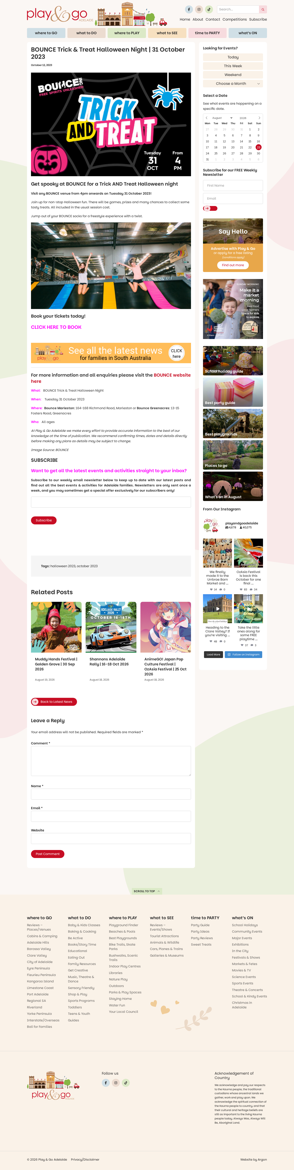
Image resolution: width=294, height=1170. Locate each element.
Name (37, 786)
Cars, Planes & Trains (166, 949)
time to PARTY (207, 32)
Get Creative (78, 970)
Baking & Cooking (82, 931)
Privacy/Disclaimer (85, 1159)
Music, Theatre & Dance (81, 979)
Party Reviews (202, 938)
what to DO (86, 32)
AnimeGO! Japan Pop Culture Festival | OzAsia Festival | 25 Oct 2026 (165, 667)
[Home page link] (97, 14)
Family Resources (82, 964)
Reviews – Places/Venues (39, 927)
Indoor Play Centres (125, 966)
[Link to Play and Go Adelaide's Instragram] (199, 9)
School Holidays (245, 925)
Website (37, 830)
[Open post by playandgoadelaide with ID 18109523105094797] (248, 553)
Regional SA (36, 1000)
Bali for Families (39, 1026)
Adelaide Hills (38, 942)
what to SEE (167, 32)
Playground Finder (123, 925)
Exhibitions (240, 944)
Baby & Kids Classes (84, 925)
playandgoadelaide (217, 541)
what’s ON (248, 32)
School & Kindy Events (249, 996)
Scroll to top (144, 891)
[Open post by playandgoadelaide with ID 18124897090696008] (217, 553)
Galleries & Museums (167, 955)
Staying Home (120, 998)
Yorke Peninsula (39, 1013)
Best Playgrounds (123, 938)
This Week (233, 65)
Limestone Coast (40, 988)
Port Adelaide (38, 994)
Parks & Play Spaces (125, 992)
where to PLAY (126, 32)
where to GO (46, 32)
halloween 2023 (62, 566)
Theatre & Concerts (247, 990)
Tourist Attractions (164, 936)
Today (233, 57)
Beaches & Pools (122, 931)
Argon (262, 1159)
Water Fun (117, 1005)
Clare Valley (37, 955)
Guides (73, 1020)
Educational (77, 951)
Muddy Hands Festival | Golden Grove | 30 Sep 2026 (56, 664)
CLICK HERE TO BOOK (56, 327)
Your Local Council (123, 1011)
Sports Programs (81, 1000)
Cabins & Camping (42, 936)
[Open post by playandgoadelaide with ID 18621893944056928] (248, 608)
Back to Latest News (56, 701)
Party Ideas (200, 931)
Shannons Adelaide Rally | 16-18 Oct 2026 (109, 662)
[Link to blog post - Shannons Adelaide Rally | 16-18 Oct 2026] (111, 627)
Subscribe (258, 19)
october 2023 (87, 566)
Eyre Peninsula (38, 968)
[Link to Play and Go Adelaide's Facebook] (189, 9)
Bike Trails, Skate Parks (122, 946)
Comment (40, 743)
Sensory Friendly (81, 988)
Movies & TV (241, 970)
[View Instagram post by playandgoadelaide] (230, 565)
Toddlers (75, 1007)
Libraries (115, 973)
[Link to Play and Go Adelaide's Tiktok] (209, 9)
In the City (240, 951)
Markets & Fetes (244, 964)
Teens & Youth (79, 1013)
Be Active (75, 938)
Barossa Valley (39, 949)
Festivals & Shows (246, 957)
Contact (213, 19)
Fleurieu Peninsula (41, 975)
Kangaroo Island (40, 981)
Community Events (247, 931)
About (198, 19)
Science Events (244, 977)
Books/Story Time (82, 944)
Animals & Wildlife (164, 942)
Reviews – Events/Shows (161, 927)
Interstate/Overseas (43, 1020)
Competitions (235, 19)
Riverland (34, 1007)
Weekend (233, 74)
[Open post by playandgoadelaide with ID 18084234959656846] (217, 608)
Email (37, 808)
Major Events (242, 938)
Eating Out (76, 957)
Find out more (233, 265)
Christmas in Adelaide (242, 1004)
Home (185, 19)
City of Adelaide (40, 962)
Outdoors (116, 986)
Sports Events (242, 983)
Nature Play (118, 979)
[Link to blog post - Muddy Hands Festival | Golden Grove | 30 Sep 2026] (56, 627)
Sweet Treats (201, 944)
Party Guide (200, 925)
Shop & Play (77, 994)
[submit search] (263, 9)
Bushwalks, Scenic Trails (123, 957)
